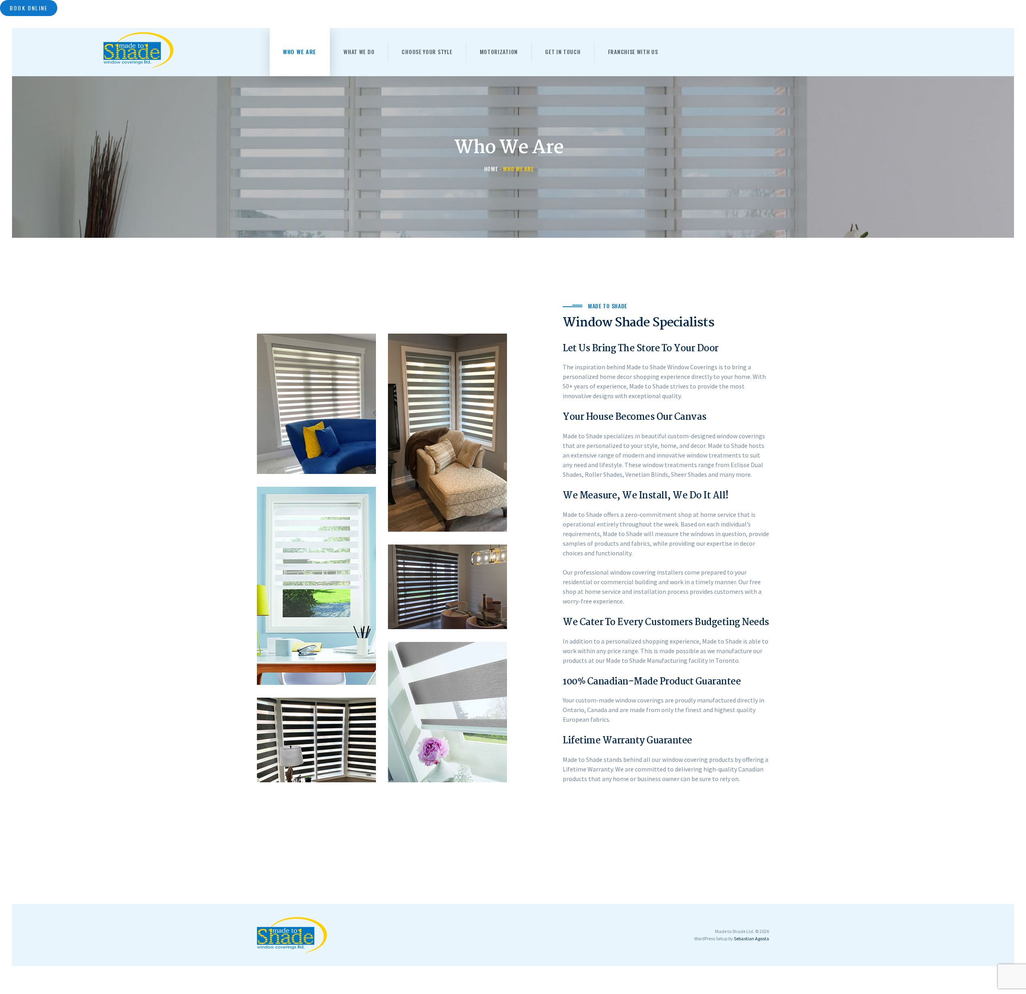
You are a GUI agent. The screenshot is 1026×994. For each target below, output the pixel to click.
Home (491, 168)
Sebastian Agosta (751, 938)
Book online (29, 8)
